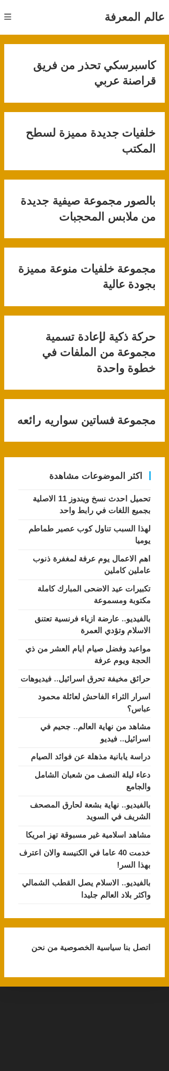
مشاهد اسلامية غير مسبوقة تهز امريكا (88, 834)
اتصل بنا (136, 947)
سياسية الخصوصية (89, 947)
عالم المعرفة (135, 16)
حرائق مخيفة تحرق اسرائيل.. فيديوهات (86, 678)
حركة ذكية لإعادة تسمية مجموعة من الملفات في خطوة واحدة (99, 352)
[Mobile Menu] (8, 17)
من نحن (44, 947)
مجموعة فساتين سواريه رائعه (86, 420)
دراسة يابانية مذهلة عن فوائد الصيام (91, 756)
